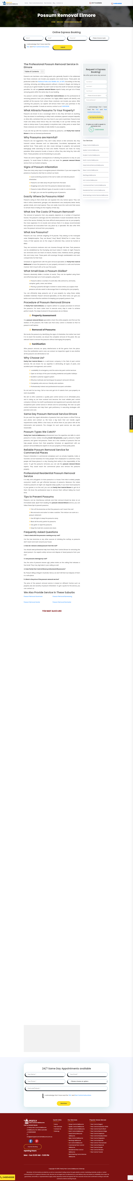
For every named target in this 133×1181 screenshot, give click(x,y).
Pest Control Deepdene (98, 1138)
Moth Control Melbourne (90, 160)
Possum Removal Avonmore (33, 596)
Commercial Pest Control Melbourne (94, 185)
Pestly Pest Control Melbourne (37, 1127)
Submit (63, 47)
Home (56, 1124)
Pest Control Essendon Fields (99, 1126)
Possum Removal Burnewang (62, 596)
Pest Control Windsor (97, 1149)
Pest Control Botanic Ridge (99, 1131)
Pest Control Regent (97, 1124)
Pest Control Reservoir (97, 1145)
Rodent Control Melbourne (91, 155)
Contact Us (57, 1129)
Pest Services (58, 1126)
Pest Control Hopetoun (97, 1133)
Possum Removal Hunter (32, 602)
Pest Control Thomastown (99, 1143)
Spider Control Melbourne (91, 150)
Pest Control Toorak (97, 1152)
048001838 (65, 106)
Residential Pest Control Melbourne (94, 190)
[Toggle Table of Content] (41, 71)
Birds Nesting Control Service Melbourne (95, 195)
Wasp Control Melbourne (91, 145)
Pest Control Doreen (97, 1147)
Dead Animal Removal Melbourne (93, 165)
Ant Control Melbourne (90, 180)
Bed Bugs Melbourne (89, 175)
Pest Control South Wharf (98, 1129)
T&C (28, 47)
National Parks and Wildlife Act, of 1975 (51, 81)
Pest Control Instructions (41, 47)
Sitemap (56, 1131)
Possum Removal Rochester (62, 602)
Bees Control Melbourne (90, 170)
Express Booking (33, 1147)
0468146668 (117, 3)
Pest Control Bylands (97, 1140)
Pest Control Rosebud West (99, 1136)
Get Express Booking (95, 117)
